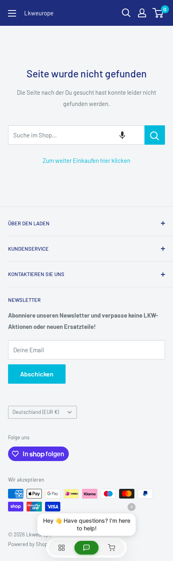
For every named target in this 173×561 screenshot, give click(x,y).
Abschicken (37, 374)
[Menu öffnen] (12, 13)
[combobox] (76, 135)
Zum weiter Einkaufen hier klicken (86, 160)
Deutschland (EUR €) (35, 412)
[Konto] (142, 12)
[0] (158, 13)
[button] (122, 135)
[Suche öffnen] (126, 12)
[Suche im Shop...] (154, 135)
